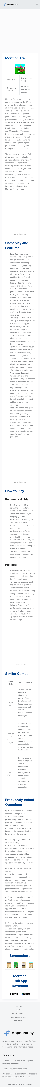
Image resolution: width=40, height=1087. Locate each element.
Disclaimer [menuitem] (18, 1021)
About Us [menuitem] (18, 1006)
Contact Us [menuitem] (18, 1010)
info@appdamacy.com (17, 1069)
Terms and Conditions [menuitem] (18, 1017)
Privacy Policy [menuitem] (18, 1013)
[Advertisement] (20, 29)
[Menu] (37, 4)
